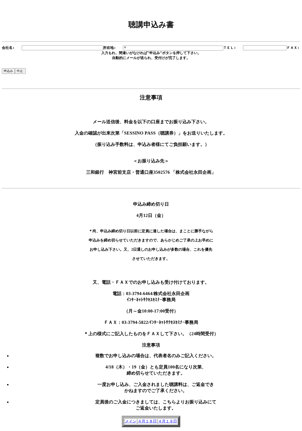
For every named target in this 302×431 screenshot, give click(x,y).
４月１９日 (167, 421)
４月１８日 (147, 421)
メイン (130, 421)
